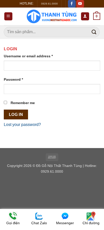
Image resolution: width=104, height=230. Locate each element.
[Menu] (8, 16)
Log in (16, 114)
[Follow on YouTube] (80, 4)
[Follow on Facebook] (71, 4)
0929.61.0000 (49, 3)
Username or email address (28, 56)
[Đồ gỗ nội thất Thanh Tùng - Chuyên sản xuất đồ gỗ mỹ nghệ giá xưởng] (51, 16)
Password (13, 79)
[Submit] (94, 32)
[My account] (85, 16)
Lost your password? (22, 124)
